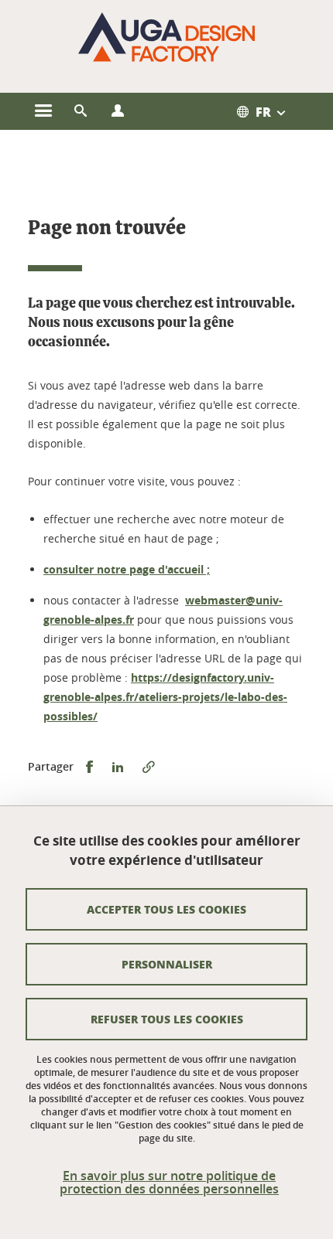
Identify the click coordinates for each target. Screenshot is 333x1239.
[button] (80, 111)
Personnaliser (167, 964)
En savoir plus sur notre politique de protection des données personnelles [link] (169, 1182)
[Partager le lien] (148, 767)
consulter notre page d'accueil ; (126, 569)
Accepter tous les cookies (166, 909)
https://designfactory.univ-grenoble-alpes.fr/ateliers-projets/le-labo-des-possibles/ (165, 696)
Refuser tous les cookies (167, 1018)
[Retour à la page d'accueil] (166, 37)
